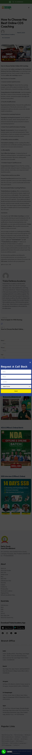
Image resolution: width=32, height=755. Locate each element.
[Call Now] (4, 751)
